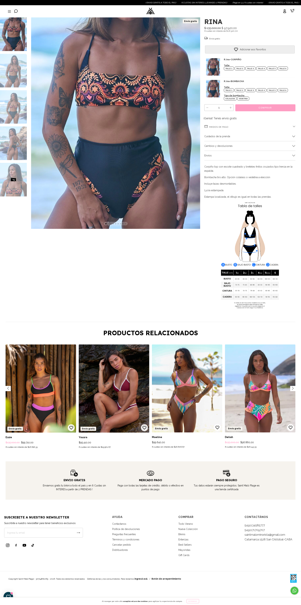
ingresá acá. (141, 579)
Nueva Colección (188, 529)
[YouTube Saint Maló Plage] (24, 545)
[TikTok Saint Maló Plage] (32, 545)
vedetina (243, 99)
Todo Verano (185, 523)
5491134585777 (255, 525)
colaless (230, 99)
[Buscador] (16, 11)
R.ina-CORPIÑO (232, 59)
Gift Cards (184, 555)
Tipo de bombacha (234, 96)
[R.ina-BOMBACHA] (213, 88)
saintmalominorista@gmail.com (265, 534)
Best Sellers (185, 544)
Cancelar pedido (121, 544)
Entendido (192, 601)
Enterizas (183, 539)
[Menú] (9, 11)
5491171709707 (255, 530)
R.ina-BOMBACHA (234, 81)
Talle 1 (228, 68)
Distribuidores (120, 550)
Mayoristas (184, 550)
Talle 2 (239, 68)
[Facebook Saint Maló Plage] (16, 545)
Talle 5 (272, 68)
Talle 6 (282, 68)
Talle (227, 65)
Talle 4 (261, 68)
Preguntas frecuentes (124, 534)
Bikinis (181, 534)
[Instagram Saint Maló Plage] (7, 545)
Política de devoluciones (126, 529)
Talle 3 (250, 68)
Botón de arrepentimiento (166, 579)
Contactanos (119, 523)
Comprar (265, 108)
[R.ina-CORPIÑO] (213, 67)
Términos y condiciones (125, 539)
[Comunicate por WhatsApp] (294, 591)
